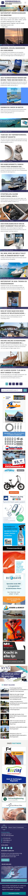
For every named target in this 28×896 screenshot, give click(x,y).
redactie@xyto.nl (7, 840)
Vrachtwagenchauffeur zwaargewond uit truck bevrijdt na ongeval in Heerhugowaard (19, 689)
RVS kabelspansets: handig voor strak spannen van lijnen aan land (12, 165)
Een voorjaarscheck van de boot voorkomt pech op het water (13, 225)
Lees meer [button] (17, 889)
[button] (4, 27)
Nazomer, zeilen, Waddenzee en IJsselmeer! (13, 49)
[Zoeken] (25, 390)
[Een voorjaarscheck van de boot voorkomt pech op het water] (14, 213)
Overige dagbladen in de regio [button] (9, 880)
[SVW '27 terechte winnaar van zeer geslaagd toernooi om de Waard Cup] (4, 723)
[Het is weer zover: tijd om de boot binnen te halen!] (14, 359)
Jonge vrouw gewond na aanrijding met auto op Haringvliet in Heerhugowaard (18, 703)
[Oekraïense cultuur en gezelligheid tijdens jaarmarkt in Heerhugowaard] (4, 736)
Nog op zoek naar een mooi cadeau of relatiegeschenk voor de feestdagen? (12, 312)
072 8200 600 (6, 838)
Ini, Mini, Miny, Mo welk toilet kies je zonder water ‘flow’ (13, 254)
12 (21, 384)
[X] (5, 848)
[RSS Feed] (11, 848)
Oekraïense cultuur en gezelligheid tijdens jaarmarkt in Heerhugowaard (18, 735)
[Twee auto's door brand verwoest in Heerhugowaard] (4, 710)
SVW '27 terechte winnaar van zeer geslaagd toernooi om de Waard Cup (17, 722)
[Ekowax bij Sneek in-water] (14, 96)
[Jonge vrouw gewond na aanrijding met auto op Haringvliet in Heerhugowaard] (4, 703)
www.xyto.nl (6, 842)
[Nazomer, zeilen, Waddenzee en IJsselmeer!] (14, 37)
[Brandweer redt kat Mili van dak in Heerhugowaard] (4, 729)
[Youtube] (8, 848)
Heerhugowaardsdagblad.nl (12, 1)
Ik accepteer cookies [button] (14, 893)
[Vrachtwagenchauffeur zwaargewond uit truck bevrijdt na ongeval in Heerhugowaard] (4, 690)
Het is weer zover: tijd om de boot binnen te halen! (13, 371)
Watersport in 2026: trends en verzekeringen (14, 282)
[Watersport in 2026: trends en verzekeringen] (14, 270)
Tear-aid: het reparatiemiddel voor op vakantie (14, 136)
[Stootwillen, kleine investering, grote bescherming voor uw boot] (14, 183)
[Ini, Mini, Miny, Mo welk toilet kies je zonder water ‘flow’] (14, 242)
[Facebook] (2, 848)
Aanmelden (5, 860)
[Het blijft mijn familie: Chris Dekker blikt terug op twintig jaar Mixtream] (4, 716)
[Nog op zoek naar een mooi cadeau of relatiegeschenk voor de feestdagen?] (14, 300)
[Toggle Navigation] (25, 2)
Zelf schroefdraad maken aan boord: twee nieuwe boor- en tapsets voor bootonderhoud (14, 79)
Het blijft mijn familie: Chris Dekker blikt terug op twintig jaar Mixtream (18, 716)
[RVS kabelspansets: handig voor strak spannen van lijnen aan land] (14, 153)
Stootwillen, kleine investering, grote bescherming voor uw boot (12, 195)
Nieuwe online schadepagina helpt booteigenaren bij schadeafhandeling (13, 341)
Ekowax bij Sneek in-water (12, 107)
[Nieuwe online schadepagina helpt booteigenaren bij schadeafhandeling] (14, 330)
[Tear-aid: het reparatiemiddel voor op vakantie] (14, 124)
